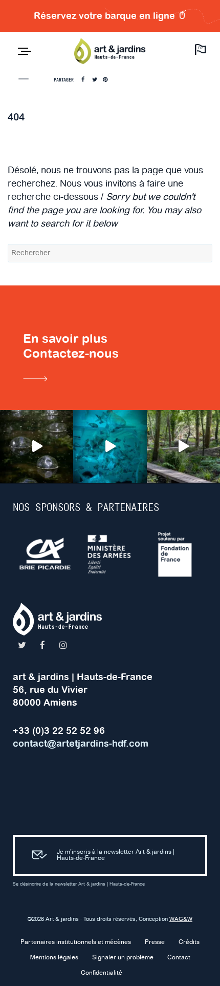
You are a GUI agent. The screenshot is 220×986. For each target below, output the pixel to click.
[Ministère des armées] (110, 554)
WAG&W (180, 919)
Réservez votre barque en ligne (106, 15)
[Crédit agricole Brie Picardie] (45, 554)
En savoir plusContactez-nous (71, 346)
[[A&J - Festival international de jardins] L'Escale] (36, 446)
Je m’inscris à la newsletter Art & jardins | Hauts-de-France (115, 855)
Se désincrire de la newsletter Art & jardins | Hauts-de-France (79, 884)
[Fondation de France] (175, 554)
